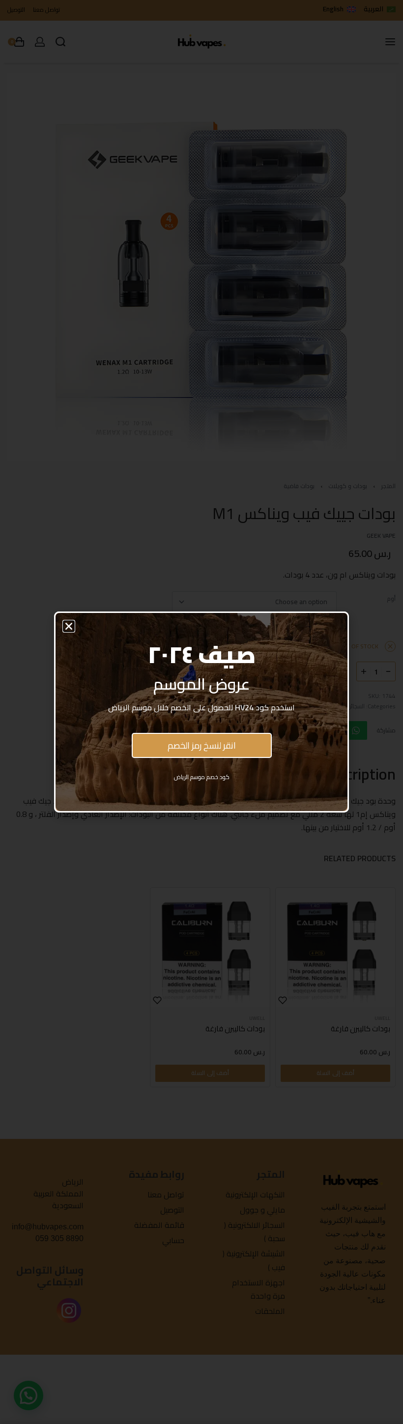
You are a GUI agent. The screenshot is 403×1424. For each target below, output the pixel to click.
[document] (201, 712)
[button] (69, 626)
